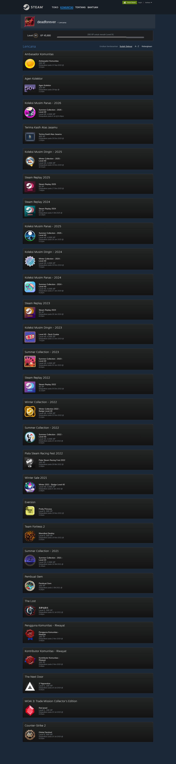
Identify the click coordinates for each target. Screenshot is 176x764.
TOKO (55, 7)
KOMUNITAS (66, 7)
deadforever (47, 22)
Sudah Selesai (126, 46)
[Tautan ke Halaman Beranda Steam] (33, 9)
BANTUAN (93, 7)
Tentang (80, 7)
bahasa (147, 2)
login (140, 2)
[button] (88, 61)
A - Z (137, 46)
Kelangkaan (147, 46)
